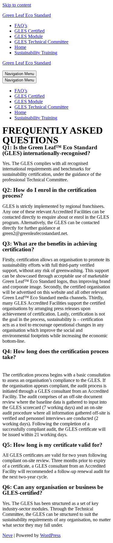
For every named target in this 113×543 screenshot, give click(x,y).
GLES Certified (29, 30)
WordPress (50, 535)
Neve (7, 535)
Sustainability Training (35, 52)
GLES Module (28, 36)
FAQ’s (20, 25)
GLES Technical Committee (41, 41)
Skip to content (16, 5)
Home (20, 47)
